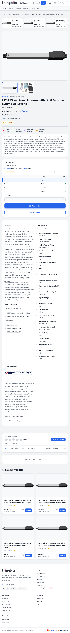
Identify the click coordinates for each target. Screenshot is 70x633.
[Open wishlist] (50, 3)
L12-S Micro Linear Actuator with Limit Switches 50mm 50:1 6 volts (17, 501)
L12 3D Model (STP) (14, 332)
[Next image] (65, 55)
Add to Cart (36, 206)
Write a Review (59, 439)
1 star (33, 448)
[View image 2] (26, 87)
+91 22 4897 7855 (10, 584)
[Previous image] (4, 55)
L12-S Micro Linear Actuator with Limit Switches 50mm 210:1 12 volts (17, 545)
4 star (17, 448)
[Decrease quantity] (7, 200)
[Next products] (67, 23)
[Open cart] (55, 3)
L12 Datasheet (12, 325)
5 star (11, 448)
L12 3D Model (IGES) (14, 328)
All (6, 448)
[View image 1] (10, 87)
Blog (14, 589)
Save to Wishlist (61, 172)
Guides (23, 589)
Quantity (7, 196)
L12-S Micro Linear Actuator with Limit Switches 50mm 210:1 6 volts (52, 501)
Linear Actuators (14, 14)
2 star (27, 448)
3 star (22, 448)
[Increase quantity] (63, 200)
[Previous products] (2, 23)
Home (4, 14)
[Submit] (43, 3)
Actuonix (5, 96)
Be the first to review (17, 96)
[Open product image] (35, 55)
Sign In (64, 3)
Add (29, 510)
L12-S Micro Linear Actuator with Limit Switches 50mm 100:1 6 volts (52, 544)
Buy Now (36, 212)
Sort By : (48, 448)
